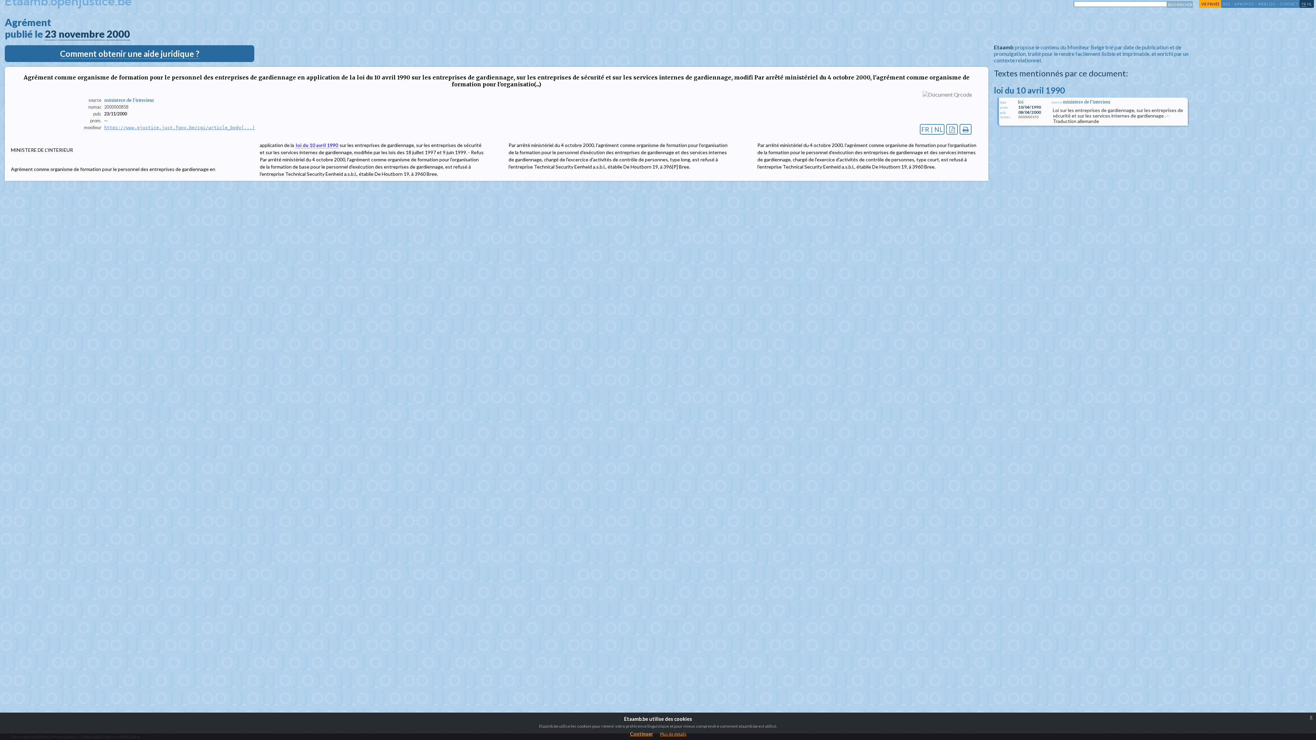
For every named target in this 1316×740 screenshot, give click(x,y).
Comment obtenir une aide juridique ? (129, 54)
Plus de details (673, 734)
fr (1304, 4)
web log (1267, 4)
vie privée (1210, 4)
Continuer (641, 734)
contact (1289, 4)
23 (51, 34)
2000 (118, 34)
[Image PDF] (952, 129)
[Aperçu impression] (966, 129)
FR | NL (932, 129)
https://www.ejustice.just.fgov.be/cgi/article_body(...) (179, 127)
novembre (82, 34)
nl (1309, 4)
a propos (1244, 4)
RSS (1226, 4)
